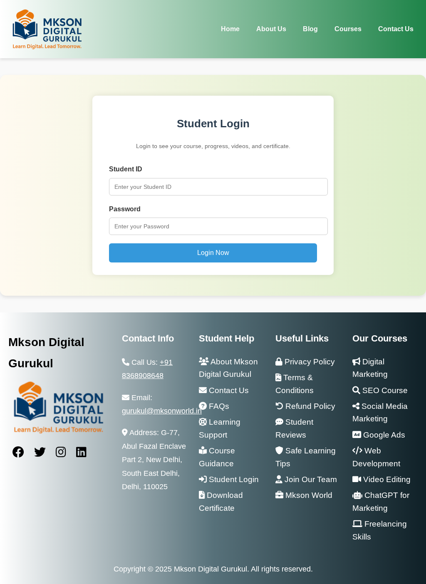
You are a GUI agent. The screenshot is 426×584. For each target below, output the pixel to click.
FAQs (218, 406)
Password (125, 209)
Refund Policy (309, 406)
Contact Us (396, 28)
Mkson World (307, 495)
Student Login (233, 479)
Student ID (125, 169)
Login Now (213, 252)
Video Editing (386, 479)
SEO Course (384, 390)
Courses (348, 28)
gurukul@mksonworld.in (162, 411)
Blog (310, 28)
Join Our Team (309, 479)
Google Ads (383, 435)
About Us (271, 28)
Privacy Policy (308, 361)
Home (230, 28)
